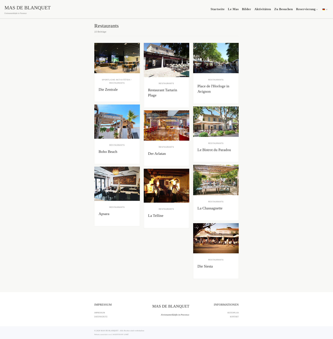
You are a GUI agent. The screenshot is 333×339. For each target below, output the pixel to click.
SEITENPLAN (233, 313)
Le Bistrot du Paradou (214, 150)
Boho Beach (108, 151)
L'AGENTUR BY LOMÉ (120, 334)
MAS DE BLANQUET (110, 331)
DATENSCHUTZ (100, 317)
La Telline (155, 215)
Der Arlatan (157, 153)
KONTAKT (234, 317)
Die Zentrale (108, 89)
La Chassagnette (209, 208)
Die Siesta (205, 266)
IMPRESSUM (99, 313)
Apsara (104, 214)
